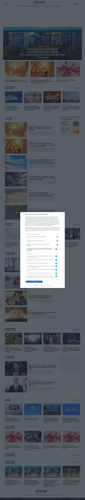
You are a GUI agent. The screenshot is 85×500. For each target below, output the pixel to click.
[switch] (56, 237)
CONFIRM (34, 281)
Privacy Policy (49, 285)
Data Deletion (35, 285)
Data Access (42, 285)
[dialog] (42, 250)
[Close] (62, 214)
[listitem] (42, 234)
